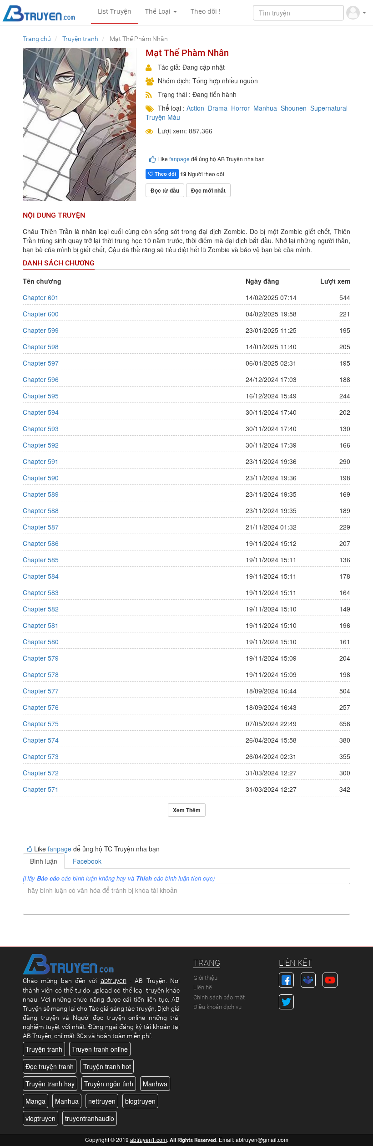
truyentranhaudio (89, 1118)
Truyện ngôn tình (108, 1083)
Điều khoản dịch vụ (217, 1006)
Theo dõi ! (206, 11)
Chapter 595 (41, 395)
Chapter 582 (41, 608)
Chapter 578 (41, 674)
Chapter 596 (41, 379)
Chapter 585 (41, 559)
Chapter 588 (41, 510)
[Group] (308, 978)
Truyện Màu (163, 117)
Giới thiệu (205, 977)
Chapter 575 (41, 723)
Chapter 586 (41, 543)
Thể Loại (158, 11)
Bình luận (43, 861)
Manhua (265, 107)
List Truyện (114, 11)
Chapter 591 (41, 461)
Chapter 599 (41, 330)
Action (195, 107)
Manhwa (155, 1083)
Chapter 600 (41, 313)
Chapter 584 (41, 576)
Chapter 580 (41, 641)
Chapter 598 (41, 346)
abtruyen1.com (148, 1139)
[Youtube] (330, 978)
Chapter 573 (41, 756)
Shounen (294, 107)
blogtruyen (140, 1100)
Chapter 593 (41, 428)
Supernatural (329, 107)
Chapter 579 (41, 657)
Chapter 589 (41, 494)
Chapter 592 (41, 444)
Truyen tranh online (100, 1049)
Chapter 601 (41, 297)
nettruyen (102, 1100)
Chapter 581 (41, 625)
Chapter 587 (41, 526)
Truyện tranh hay (50, 1083)
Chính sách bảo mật (219, 997)
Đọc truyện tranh (49, 1066)
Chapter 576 (41, 707)
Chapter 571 (41, 789)
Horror (240, 107)
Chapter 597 (41, 362)
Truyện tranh (43, 1049)
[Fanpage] (286, 978)
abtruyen (113, 981)
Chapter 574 (41, 739)
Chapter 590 (41, 477)
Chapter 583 (41, 592)
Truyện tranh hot (107, 1066)
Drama (217, 107)
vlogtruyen (40, 1118)
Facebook (87, 861)
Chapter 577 (41, 690)
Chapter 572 (41, 772)
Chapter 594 (41, 412)
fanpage (179, 159)
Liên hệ (202, 987)
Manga (35, 1100)
